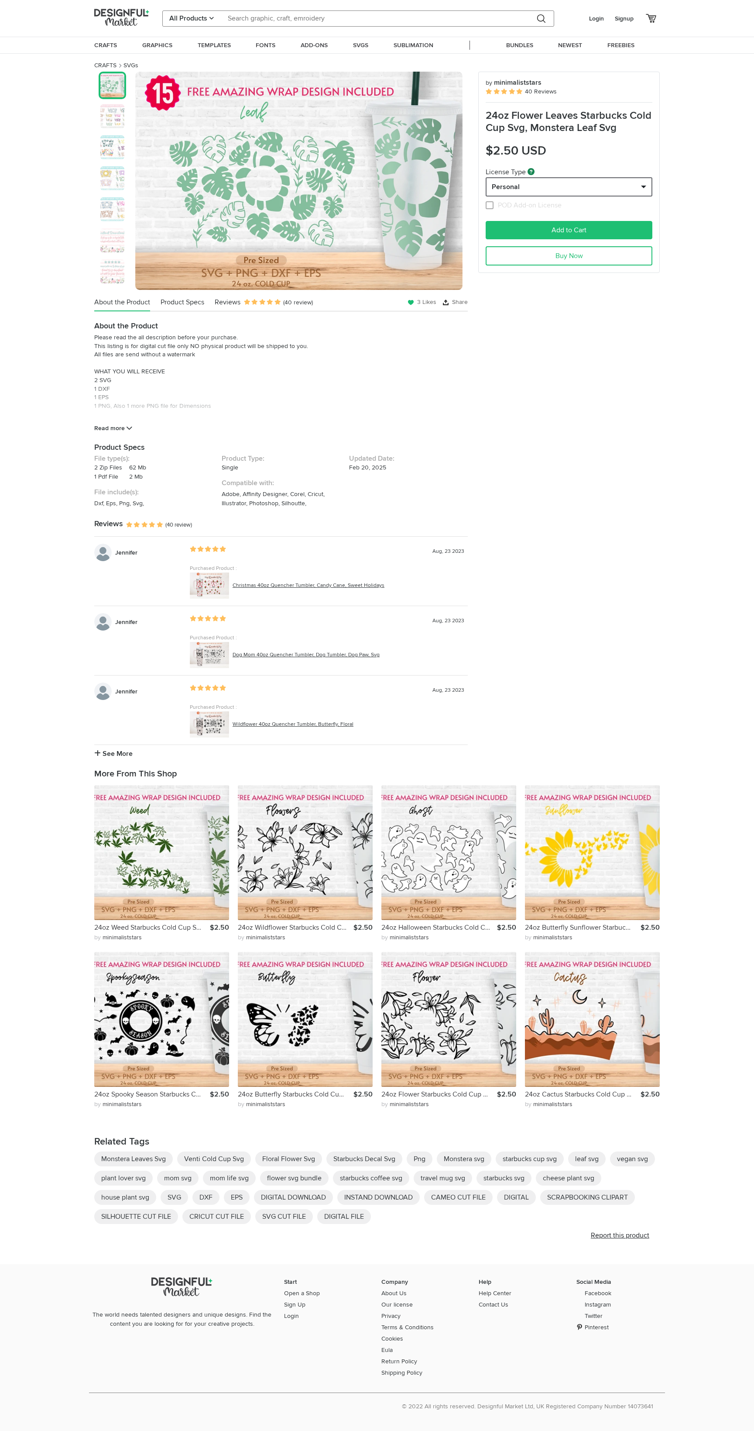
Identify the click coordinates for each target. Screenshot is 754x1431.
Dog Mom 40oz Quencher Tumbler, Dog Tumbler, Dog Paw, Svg (306, 655)
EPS (237, 1197)
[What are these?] (531, 171)
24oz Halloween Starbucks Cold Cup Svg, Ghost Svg (439, 927)
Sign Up (294, 1304)
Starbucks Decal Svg (364, 1159)
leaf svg (587, 1159)
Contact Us (493, 1304)
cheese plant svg (568, 1178)
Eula (387, 1350)
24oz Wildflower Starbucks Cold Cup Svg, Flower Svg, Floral (295, 927)
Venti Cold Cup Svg (214, 1159)
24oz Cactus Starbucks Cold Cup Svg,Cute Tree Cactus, (583, 1094)
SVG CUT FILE (284, 1216)
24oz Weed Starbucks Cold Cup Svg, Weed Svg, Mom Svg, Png (152, 927)
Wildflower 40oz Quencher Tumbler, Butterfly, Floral (293, 724)
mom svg (178, 1178)
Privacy (391, 1316)
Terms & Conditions (407, 1327)
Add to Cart (569, 230)
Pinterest (597, 1327)
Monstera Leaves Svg (133, 1159)
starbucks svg (503, 1178)
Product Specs (182, 302)
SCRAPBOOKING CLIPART (587, 1197)
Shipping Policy (401, 1372)
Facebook (598, 1293)
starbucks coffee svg (371, 1178)
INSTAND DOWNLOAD (378, 1197)
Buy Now (569, 256)
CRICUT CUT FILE (216, 1216)
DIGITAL (516, 1197)
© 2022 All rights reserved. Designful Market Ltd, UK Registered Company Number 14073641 (527, 1406)
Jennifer (126, 552)
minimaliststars (514, 82)
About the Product (122, 302)
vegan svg (632, 1159)
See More (117, 753)
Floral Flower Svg (288, 1159)
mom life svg (229, 1178)
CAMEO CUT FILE (458, 1197)
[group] (299, 181)
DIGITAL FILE (344, 1216)
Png (419, 1159)
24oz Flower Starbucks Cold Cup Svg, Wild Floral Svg (439, 1094)
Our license (397, 1304)
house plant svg (125, 1197)
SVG (174, 1197)
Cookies (392, 1338)
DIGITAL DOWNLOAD (293, 1197)
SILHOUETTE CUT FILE (136, 1216)
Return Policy (399, 1361)
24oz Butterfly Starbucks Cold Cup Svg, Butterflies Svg (295, 1094)
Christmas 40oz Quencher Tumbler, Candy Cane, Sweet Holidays (308, 585)
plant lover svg (123, 1178)
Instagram (598, 1304)
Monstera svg (464, 1159)
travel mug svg (443, 1178)
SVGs (130, 65)
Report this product (620, 1235)
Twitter (594, 1316)
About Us (394, 1293)
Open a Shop (302, 1293)
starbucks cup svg (530, 1159)
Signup (624, 18)
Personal (506, 187)
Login (596, 18)
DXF (205, 1197)
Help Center (495, 1293)
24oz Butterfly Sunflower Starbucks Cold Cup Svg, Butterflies (583, 927)
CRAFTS (105, 65)
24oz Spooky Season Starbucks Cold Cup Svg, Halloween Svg (152, 1094)
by (118, 937)
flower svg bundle (294, 1178)
